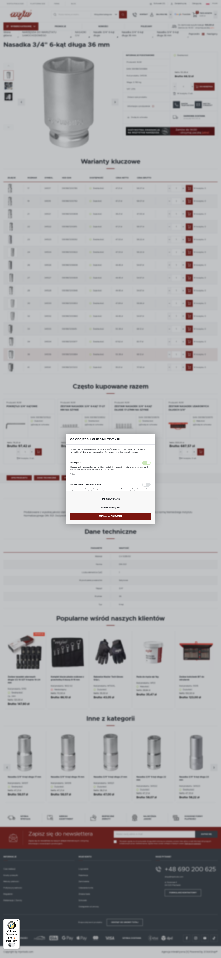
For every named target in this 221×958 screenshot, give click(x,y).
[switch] (11, 945)
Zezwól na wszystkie (110, 516)
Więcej (73, 474)
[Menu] (17, 921)
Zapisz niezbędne (110, 508)
